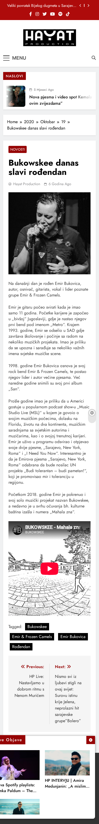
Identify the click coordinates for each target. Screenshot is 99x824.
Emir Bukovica (73, 637)
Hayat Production (26, 183)
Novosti (17, 149)
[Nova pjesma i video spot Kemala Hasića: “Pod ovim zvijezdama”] (12, 96)
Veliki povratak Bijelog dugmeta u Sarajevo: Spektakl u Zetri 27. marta (41, 5)
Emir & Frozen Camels (32, 637)
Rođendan (21, 647)
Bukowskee (37, 627)
